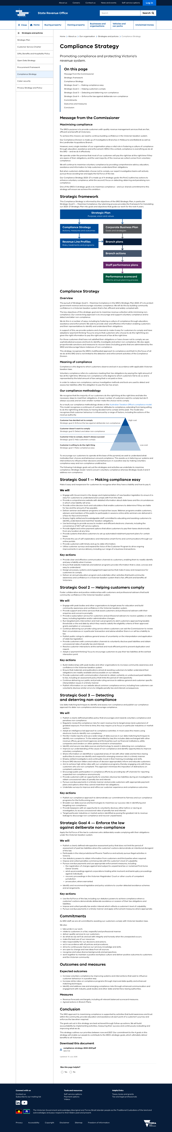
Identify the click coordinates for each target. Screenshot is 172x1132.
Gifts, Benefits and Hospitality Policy (33, 54)
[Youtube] (24, 1103)
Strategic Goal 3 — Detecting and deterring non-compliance (91, 92)
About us (63, 3)
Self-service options (131, 3)
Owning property (76, 24)
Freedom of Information (99, 1122)
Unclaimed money (144, 24)
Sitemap (78, 1122)
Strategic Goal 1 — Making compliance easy (84, 85)
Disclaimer (64, 1122)
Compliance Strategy (27, 74)
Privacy (19, 1122)
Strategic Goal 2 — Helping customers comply (85, 89)
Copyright (49, 1122)
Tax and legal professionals (124, 1096)
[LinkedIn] (18, 1103)
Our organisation (87, 36)
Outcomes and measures (75, 104)
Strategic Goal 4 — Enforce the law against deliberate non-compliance (96, 96)
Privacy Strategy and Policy (29, 88)
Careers (76, 3)
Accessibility (33, 1122)
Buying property (52, 24)
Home (62, 36)
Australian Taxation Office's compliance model (131, 404)
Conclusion (69, 107)
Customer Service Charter (29, 47)
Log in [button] (149, 2)
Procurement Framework (28, 67)
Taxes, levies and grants (123, 1094)
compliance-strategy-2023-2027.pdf (79, 1048)
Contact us (90, 3)
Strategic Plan (23, 40)
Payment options (71, 1096)
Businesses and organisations (98, 24)
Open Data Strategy (26, 60)
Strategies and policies (108, 36)
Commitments (70, 100)
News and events (108, 3)
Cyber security (24, 81)
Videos (67, 1099)
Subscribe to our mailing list (28, 1096)
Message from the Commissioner (79, 74)
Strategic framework (73, 77)
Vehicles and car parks (119, 24)
